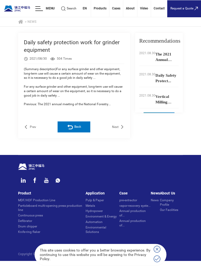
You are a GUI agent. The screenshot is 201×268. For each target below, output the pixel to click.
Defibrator (25, 221)
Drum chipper (27, 226)
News (31, 22)
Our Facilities (169, 210)
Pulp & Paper (95, 200)
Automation (94, 222)
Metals (90, 206)
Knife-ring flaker (29, 232)
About (130, 8)
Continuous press (30, 215)
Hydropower (94, 211)
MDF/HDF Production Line (36, 200)
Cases (116, 8)
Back (77, 127)
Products (100, 8)
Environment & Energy (101, 216)
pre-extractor (128, 200)
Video (144, 8)
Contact (159, 8)
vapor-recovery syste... (134, 206)
